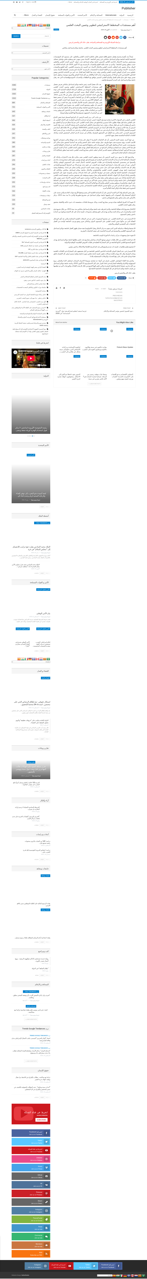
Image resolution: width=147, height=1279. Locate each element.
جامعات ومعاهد (46, 111)
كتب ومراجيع (46, 186)
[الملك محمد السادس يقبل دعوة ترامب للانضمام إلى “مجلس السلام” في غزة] (31, 533)
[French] (34, 25)
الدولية (121, 15)
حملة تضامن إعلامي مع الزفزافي (36, 284)
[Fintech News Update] (121, 336)
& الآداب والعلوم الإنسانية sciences (35, 229)
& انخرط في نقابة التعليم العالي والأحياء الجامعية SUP (30, 256)
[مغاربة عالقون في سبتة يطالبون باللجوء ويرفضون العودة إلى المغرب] (94, 336)
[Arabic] (48, 25)
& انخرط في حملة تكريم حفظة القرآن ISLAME (32, 253)
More (70, 2)
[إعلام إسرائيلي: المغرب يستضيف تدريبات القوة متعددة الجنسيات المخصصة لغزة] (41, 633)
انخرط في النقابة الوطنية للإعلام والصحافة (86, 2)
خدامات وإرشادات (45, 182)
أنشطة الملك (46, 120)
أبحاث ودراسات (45, 160)
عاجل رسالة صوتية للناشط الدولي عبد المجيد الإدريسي (30, 294)
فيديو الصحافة (46, 200)
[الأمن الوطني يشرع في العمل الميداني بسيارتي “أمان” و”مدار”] (21, 633)
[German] (30, 25)
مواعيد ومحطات (45, 138)
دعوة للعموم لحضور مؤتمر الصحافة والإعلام (118, 311)
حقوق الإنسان (50, 15)
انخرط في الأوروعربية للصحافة (108, 2)
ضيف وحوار (47, 204)
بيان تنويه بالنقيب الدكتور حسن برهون (35, 280)
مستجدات (56, 29)
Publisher (128, 8)
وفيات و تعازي (46, 147)
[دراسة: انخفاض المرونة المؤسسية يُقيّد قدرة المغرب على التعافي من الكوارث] (16, 852)
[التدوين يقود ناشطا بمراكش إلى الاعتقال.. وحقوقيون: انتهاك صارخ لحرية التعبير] (68, 363)
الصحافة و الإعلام (96, 15)
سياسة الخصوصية (41, 291)
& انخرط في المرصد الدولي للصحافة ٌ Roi (34, 242)
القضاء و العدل (37, 15)
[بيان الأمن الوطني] (31, 599)
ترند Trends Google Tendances (40, 98)
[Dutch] (41, 25)
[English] (37, 25)
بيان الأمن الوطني (43, 613)
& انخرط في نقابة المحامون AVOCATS (34, 260)
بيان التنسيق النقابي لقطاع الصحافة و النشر (33, 276)
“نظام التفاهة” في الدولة (40, 968)
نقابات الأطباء (46, 191)
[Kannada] (23, 25)
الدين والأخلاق (46, 133)
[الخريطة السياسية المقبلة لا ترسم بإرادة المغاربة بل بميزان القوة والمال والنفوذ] (45, 809)
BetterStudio (25, 1275)
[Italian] (26, 25)
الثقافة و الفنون (45, 169)
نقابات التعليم (46, 164)
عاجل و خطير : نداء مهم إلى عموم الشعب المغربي (31, 298)
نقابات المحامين (45, 208)
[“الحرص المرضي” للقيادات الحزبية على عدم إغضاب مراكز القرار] (45, 819)
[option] (31, 408)
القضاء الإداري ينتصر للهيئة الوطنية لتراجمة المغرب (31, 267)
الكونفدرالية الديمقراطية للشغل (41, 213)
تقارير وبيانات (46, 151)
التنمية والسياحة (45, 142)
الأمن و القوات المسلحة (66, 15)
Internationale (110, 15)
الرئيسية (130, 15)
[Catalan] (45, 25)
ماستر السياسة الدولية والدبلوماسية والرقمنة (33, 313)
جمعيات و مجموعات (44, 173)
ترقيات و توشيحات (45, 195)
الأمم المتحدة (82, 15)
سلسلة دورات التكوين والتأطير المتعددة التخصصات (31, 287)
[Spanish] (19, 25)
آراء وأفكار (47, 116)
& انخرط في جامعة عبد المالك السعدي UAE (33, 246)
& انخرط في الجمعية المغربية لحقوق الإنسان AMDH (30, 233)
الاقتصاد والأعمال (45, 125)
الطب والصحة (46, 129)
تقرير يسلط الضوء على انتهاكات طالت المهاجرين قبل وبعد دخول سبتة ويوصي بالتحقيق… (31, 769)
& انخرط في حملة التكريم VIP (37, 249)
